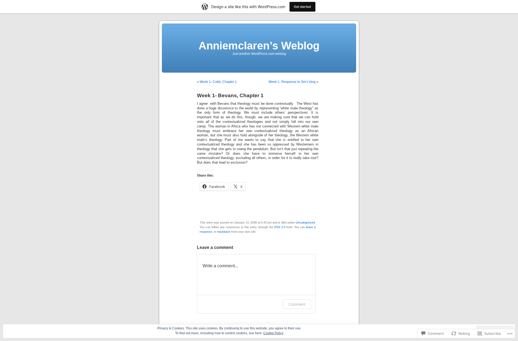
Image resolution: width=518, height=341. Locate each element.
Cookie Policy (273, 333)
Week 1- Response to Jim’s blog (292, 82)
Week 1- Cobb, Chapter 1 (218, 82)
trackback (223, 231)
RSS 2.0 (279, 227)
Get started (302, 7)
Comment (296, 304)
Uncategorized (305, 222)
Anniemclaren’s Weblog (259, 46)
